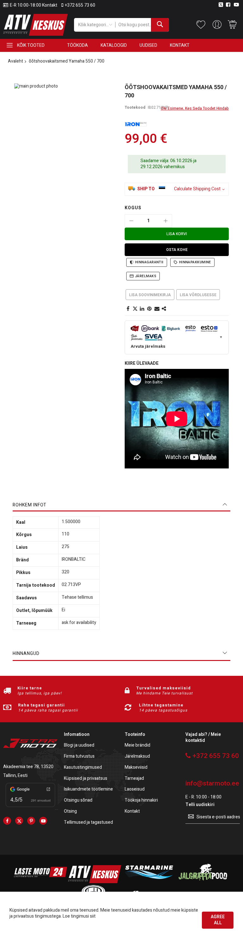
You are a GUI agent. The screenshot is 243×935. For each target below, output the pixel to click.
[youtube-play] (43, 821)
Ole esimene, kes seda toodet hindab (195, 108)
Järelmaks (145, 276)
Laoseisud (135, 789)
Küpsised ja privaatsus (85, 779)
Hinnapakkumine (195, 262)
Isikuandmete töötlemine (88, 789)
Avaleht (15, 61)
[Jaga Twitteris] (135, 309)
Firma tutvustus (79, 757)
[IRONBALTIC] (136, 124)
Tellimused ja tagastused (88, 823)
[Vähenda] (131, 221)
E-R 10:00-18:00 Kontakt (33, 5)
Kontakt (132, 812)
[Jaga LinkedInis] (142, 309)
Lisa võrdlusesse (198, 295)
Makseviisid (136, 768)
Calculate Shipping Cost (197, 189)
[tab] (121, 505)
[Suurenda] (165, 221)
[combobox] (142, 25)
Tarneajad (134, 779)
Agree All (218, 920)
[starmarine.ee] (148, 882)
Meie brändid (137, 745)
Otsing (70, 812)
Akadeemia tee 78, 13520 (28, 766)
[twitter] (19, 821)
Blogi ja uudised (79, 745)
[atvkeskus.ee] (94, 882)
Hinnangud (26, 653)
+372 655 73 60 (80, 5)
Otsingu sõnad (78, 801)
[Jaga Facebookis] (128, 309)
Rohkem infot (30, 505)
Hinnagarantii (149, 262)
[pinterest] (31, 821)
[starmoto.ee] (35, 25)
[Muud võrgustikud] (164, 309)
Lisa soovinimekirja (150, 295)
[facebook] (7, 821)
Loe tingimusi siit (79, 916)
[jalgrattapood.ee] (202, 882)
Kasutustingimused (83, 768)
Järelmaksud (137, 757)
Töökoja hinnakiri (141, 801)
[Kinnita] (149, 309)
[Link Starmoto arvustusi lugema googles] (30, 808)
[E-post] (157, 309)
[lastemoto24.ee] (40, 882)
